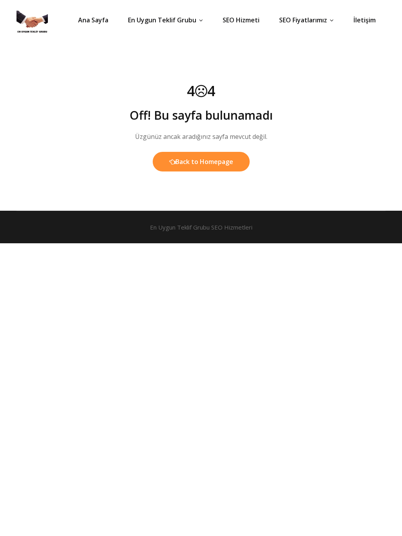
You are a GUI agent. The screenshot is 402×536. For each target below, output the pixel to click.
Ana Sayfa (93, 20)
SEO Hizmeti (241, 20)
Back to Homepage (204, 161)
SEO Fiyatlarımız (303, 20)
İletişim (364, 20)
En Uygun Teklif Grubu (162, 20)
